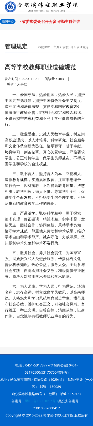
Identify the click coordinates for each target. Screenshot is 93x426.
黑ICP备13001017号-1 (41, 401)
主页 (56, 47)
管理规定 (82, 47)
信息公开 (68, 47)
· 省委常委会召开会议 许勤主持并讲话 (51, 24)
